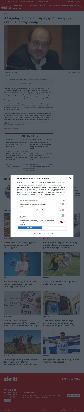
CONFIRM (30, 228)
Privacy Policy (51, 233)
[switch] (62, 204)
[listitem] (42, 200)
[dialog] (42, 206)
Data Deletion (32, 233)
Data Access (42, 233)
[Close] (70, 178)
